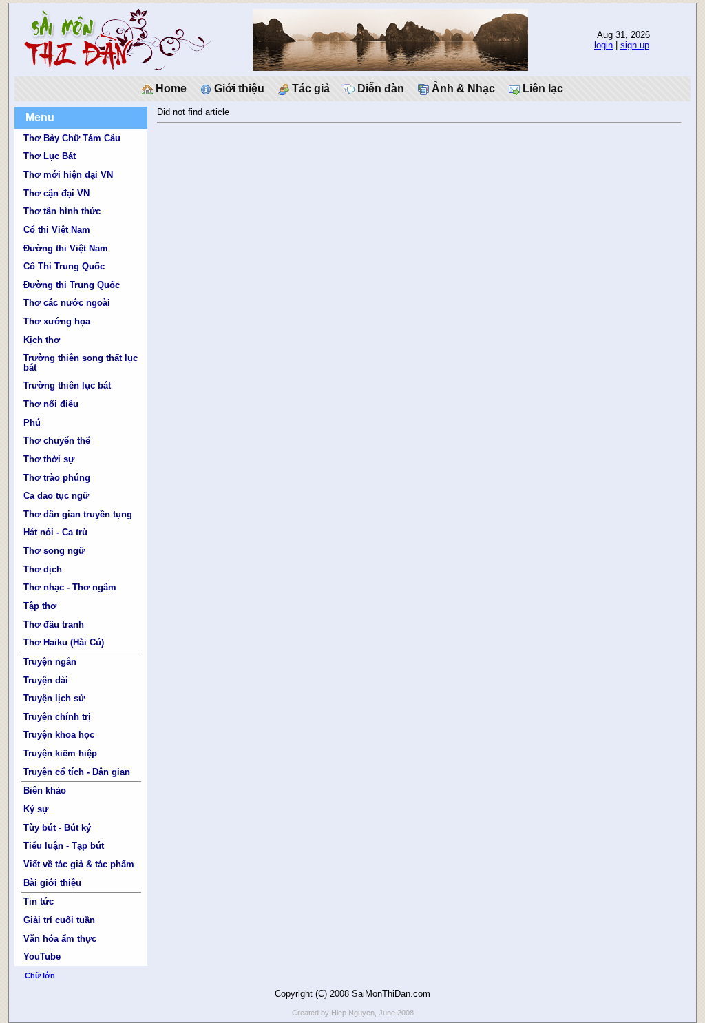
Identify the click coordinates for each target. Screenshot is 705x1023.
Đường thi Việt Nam (65, 248)
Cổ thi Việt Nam (56, 230)
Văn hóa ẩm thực (59, 938)
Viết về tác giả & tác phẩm (78, 864)
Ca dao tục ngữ (56, 495)
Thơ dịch (42, 569)
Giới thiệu (237, 88)
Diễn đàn (379, 88)
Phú (32, 422)
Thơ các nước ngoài (66, 303)
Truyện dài (45, 680)
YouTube (42, 956)
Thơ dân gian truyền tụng (77, 514)
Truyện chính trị (57, 717)
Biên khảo (44, 790)
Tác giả (309, 88)
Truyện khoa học (58, 735)
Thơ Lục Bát (49, 156)
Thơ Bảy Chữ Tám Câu (71, 138)
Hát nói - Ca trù (55, 532)
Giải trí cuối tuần (59, 920)
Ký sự (35, 809)
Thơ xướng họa (56, 321)
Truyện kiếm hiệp (60, 753)
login (603, 45)
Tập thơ (39, 606)
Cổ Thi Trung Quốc (64, 266)
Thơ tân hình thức (62, 211)
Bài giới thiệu (52, 883)
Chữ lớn (40, 975)
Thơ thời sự (48, 459)
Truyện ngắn (49, 662)
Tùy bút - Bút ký (57, 828)
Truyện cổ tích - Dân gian (76, 772)
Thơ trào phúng (56, 478)
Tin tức (38, 901)
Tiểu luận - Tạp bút (63, 845)
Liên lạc (541, 88)
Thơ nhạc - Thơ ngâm (69, 587)
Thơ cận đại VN (56, 193)
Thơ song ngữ (54, 551)
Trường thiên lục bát (67, 385)
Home (170, 88)
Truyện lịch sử (54, 698)
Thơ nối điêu (50, 404)
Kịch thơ (41, 340)
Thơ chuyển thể (56, 440)
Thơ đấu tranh (53, 624)
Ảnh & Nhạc (462, 88)
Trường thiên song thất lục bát (80, 362)
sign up (634, 45)
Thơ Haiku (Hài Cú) (63, 642)
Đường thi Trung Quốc (71, 285)
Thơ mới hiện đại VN (68, 174)
